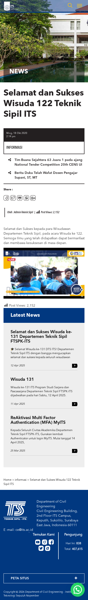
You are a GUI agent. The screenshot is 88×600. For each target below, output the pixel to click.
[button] (78, 590)
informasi (21, 480)
